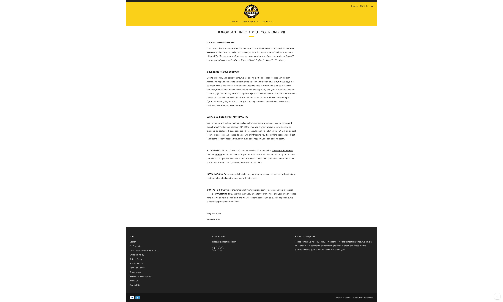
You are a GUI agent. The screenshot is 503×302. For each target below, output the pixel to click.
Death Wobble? (249, 21)
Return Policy (136, 259)
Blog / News (135, 272)
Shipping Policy (137, 255)
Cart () (364, 6)
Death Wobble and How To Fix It (144, 250)
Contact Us (135, 285)
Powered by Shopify (343, 298)
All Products (135, 246)
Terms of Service (138, 267)
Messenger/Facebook (282, 150)
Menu (233, 21)
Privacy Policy (136, 263)
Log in (354, 6)
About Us (134, 280)
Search (133, 242)
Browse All (267, 21)
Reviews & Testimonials (141, 276)
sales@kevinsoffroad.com (224, 242)
